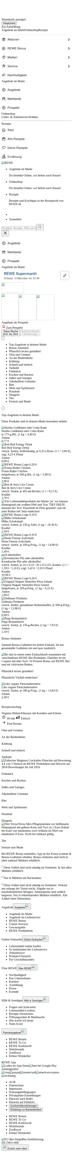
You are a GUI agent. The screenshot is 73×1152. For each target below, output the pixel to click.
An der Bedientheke (21, 358)
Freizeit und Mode (20, 401)
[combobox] (18, 228)
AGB (12, 1082)
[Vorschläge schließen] (5, 233)
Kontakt (14, 991)
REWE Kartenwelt (20, 1046)
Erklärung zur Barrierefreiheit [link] (25, 1109)
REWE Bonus (17, 920)
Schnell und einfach (20, 364)
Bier (11, 384)
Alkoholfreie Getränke (22, 381)
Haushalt (14, 391)
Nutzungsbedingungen (22, 1092)
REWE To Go (17, 1042)
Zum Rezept (13, 723)
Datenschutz (16, 1085)
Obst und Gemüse (19, 354)
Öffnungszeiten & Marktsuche (27, 1017)
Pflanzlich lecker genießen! (25, 351)
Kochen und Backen (21, 374)
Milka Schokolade (12, 521)
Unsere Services (18, 924)
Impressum (15, 1088)
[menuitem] (36, 39)
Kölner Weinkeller (20, 1056)
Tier (11, 398)
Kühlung (14, 361)
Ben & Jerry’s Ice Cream (16, 487)
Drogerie (14, 394)
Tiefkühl (14, 368)
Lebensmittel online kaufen (25, 946)
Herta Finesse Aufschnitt (16, 541)
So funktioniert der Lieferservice (28, 949)
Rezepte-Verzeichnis (21, 1013)
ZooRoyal (15, 1052)
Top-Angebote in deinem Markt (27, 344)
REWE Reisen (17, 1039)
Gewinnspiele (17, 927)
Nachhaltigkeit (17, 975)
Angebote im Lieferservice (24, 917)
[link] (40, 172)
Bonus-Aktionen (19, 347)
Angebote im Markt (20, 914)
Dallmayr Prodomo (12, 601)
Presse (12, 988)
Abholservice (17, 952)
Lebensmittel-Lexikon (22, 1010)
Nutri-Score (16, 1023)
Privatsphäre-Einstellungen (25, 1095)
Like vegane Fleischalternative (19, 687)
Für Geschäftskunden (21, 959)
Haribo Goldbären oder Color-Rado (22, 431)
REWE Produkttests (21, 930)
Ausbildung (16, 985)
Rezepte (36, 199)
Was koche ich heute (21, 1020)
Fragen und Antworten (22, 1007)
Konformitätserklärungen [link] (23, 1105)
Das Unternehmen (20, 978)
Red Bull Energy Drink (15, 447)
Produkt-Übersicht (20, 956)
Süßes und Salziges (20, 378)
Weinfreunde (16, 1049)
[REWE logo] (7, 162)
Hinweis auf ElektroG (22, 1102)
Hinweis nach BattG (21, 1098)
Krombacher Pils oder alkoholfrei (21, 561)
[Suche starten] (40, 227)
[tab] (10, 332)
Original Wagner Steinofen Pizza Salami (25, 585)
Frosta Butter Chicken (14, 471)
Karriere (14, 981)
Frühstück (15, 371)
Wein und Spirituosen (21, 388)
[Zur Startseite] (14, 7)
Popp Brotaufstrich (12, 621)
